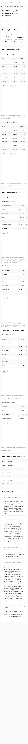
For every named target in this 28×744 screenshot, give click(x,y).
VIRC (3, 480)
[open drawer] (1, 2)
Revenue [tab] (20, 22)
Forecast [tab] (13, 22)
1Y (4, 85)
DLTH (3, 469)
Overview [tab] (6, 22)
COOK (3, 472)
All (19, 85)
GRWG (3, 484)
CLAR (3, 476)
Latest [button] (4, 233)
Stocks (6, 6)
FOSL (16, 6)
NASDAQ (11, 6)
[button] (14, 497)
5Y (15, 85)
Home (2, 6)
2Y (7, 85)
